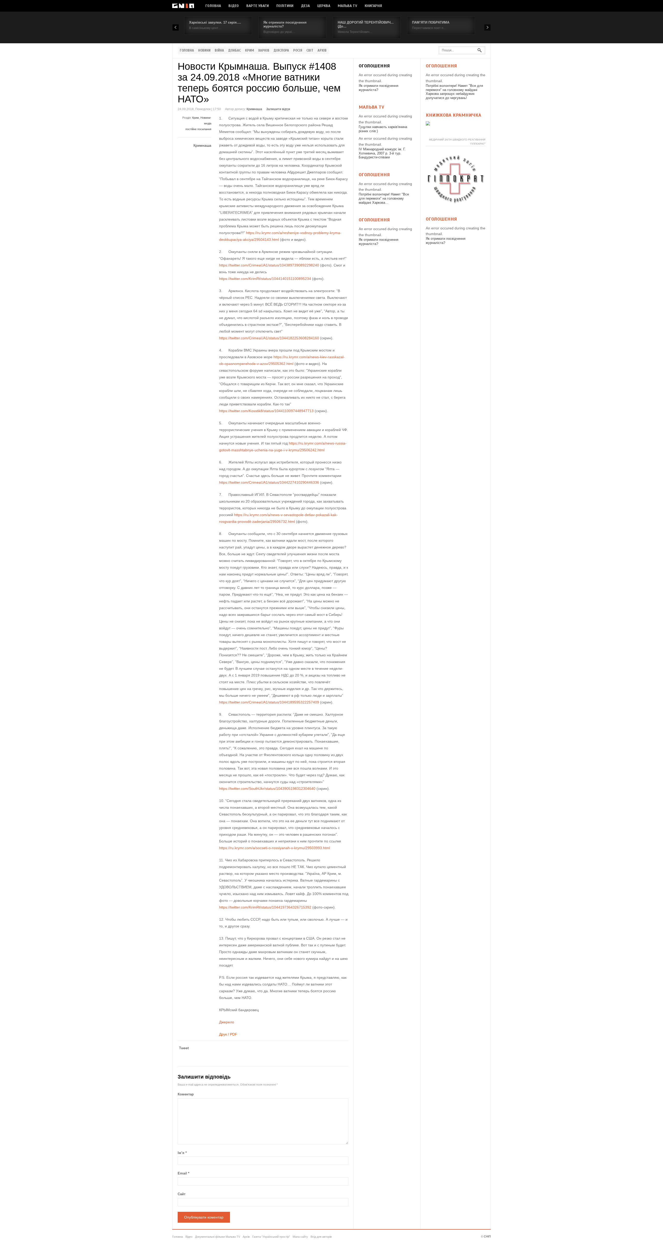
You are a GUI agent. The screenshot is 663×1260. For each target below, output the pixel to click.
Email (183, 1173)
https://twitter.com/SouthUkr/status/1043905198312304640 (267, 788)
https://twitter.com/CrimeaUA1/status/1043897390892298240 (269, 265)
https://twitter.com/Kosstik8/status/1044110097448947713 (266, 411)
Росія (297, 50)
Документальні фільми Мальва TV (217, 1236)
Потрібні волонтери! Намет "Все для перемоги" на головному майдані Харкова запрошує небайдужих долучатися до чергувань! (454, 92)
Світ (309, 50)
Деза (305, 6)
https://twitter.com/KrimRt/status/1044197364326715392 (265, 907)
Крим (249, 50)
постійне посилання (198, 129)
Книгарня (373, 6)
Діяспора (281, 50)
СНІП (487, 1236)
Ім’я (182, 1153)
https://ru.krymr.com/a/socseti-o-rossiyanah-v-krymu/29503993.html (274, 848)
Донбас (234, 50)
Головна (213, 6)
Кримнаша (254, 109)
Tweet (184, 1048)
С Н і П (183, 6)
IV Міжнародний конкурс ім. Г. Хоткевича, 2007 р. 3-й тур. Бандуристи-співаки (382, 153)
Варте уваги (257, 6)
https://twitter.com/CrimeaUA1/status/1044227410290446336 (269, 482)
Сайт (181, 1194)
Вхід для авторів (321, 1236)
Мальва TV (347, 6)
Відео (233, 6)
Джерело (226, 1022)
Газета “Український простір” (271, 1236)
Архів (322, 50)
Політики (284, 6)
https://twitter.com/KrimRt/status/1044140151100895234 (265, 279)
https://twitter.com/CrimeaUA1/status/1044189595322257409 (269, 702)
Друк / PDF (228, 1034)
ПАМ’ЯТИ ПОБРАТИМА (430, 22)
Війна (219, 50)
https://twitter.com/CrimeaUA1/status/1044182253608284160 (269, 338)
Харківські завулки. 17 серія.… (215, 22)
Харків (263, 50)
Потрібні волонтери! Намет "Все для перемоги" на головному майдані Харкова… (384, 198)
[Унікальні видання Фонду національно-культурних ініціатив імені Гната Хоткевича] (428, 124)
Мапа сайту (300, 1236)
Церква (323, 6)
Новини (204, 50)
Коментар (186, 1094)
